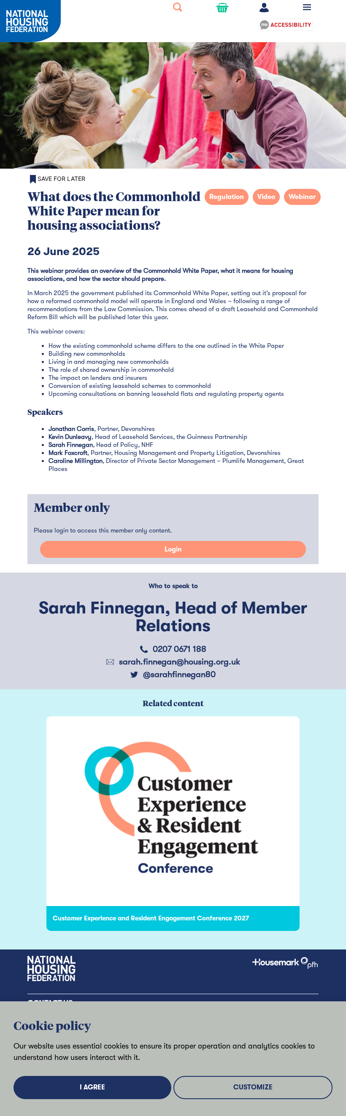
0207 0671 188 (179, 649)
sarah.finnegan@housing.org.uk (179, 662)
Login (173, 549)
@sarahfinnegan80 (179, 674)
